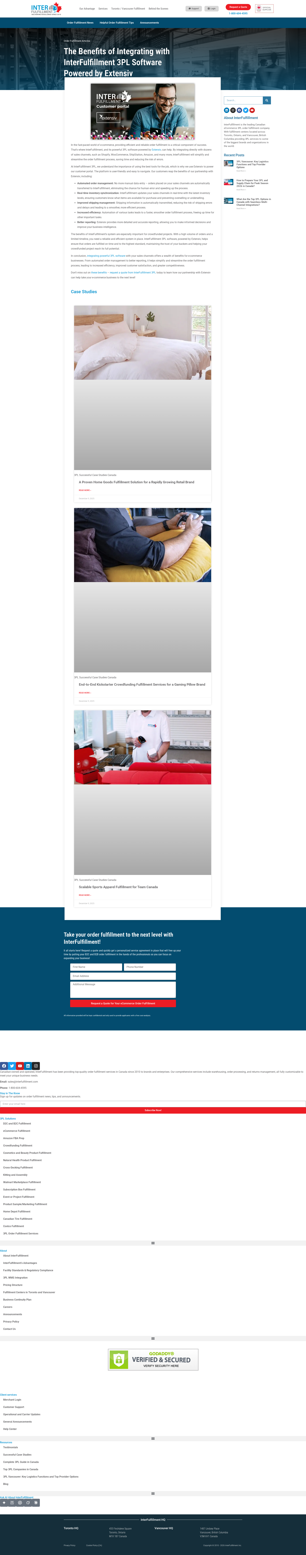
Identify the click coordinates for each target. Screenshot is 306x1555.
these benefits (99, 272)
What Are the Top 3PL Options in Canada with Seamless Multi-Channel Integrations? (254, 202)
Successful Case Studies (17, 1454)
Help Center (10, 1429)
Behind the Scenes (158, 8)
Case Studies (84, 291)
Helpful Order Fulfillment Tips (117, 22)
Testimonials (10, 1447)
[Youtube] (252, 110)
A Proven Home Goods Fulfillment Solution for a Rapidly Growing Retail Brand (136, 482)
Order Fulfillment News (80, 22)
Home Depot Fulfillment (16, 1211)
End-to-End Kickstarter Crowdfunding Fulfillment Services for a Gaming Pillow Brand (142, 684)
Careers (7, 1307)
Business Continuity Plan (17, 1299)
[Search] (267, 100)
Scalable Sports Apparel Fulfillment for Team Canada (118, 887)
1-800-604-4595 (238, 13)
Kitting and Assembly (15, 1174)
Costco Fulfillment (13, 1226)
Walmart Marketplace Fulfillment (22, 1182)
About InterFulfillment (15, 1255)
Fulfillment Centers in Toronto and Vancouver (29, 1292)
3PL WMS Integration (15, 1277)
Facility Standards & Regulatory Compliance (28, 1270)
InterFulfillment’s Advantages (20, 1263)
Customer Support (13, 1407)
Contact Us (9, 1328)
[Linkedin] (226, 110)
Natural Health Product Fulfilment (22, 1160)
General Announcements (17, 1421)
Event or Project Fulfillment (18, 1196)
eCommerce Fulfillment (16, 1130)
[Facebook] (239, 110)
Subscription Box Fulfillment (19, 1189)
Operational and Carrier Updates (21, 1414)
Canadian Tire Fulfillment (17, 1218)
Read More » (85, 490)
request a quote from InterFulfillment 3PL (133, 272)
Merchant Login (12, 1399)
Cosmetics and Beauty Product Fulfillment (27, 1152)
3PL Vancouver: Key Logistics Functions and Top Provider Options (253, 164)
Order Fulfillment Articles (77, 41)
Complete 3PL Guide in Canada (21, 1462)
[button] (153, 1243)
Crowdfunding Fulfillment (17, 1145)
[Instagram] (233, 110)
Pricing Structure (12, 1285)
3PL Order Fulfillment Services (20, 1233)
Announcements (149, 22)
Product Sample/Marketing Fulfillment (25, 1204)
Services (103, 8)
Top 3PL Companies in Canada (20, 1469)
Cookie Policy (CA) (94, 1545)
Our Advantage (87, 8)
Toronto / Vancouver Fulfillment (128, 8)
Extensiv (156, 149)
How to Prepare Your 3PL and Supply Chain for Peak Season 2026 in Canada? (252, 183)
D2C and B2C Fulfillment (17, 1123)
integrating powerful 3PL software (106, 255)
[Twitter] (245, 110)
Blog (5, 1484)
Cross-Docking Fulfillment (18, 1167)
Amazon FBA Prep (13, 1138)
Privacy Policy (11, 1321)
